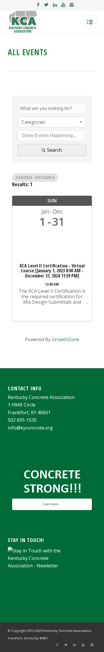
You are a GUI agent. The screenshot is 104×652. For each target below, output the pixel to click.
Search (54, 150)
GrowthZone (65, 339)
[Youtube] (63, 4)
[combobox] (52, 122)
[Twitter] (46, 4)
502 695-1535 (22, 420)
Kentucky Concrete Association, (67, 630)
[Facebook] (38, 4)
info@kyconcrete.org (30, 428)
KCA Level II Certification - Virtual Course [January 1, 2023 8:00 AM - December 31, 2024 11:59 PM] (52, 271)
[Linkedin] (55, 4)
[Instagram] (72, 4)
